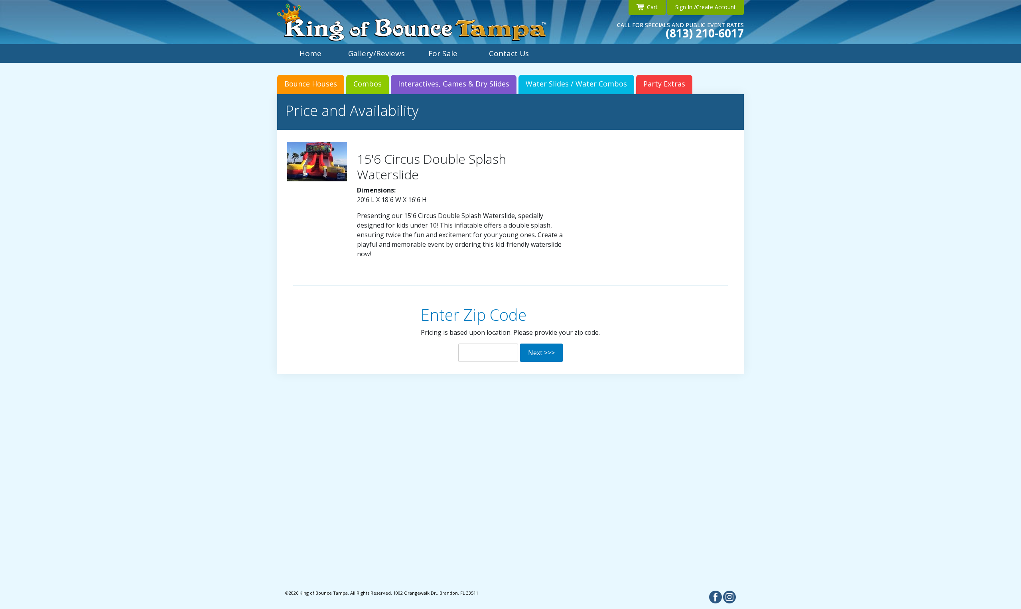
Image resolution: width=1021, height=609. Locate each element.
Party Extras (664, 83)
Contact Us (509, 53)
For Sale (442, 53)
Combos (367, 83)
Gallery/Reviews (376, 53)
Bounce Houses (310, 83)
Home (310, 53)
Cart (652, 7)
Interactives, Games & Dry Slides (453, 83)
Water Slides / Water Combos (576, 83)
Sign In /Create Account (705, 7)
